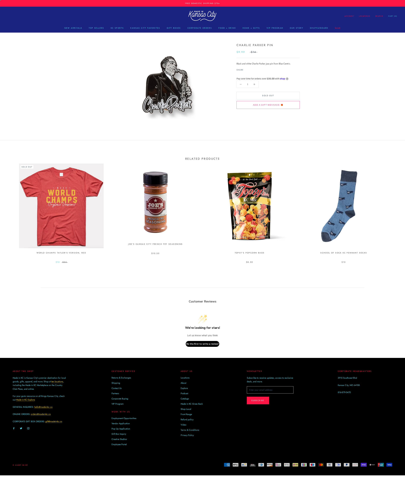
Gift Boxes (174, 28)
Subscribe (258, 400)
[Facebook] (246, 69)
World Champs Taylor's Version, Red (61, 252)
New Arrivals (73, 28)
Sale (338, 28)
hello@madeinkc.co (43, 407)
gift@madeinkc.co (53, 421)
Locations (364, 16)
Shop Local (186, 409)
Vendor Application (121, 423)
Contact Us (117, 388)
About (183, 382)
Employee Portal (119, 444)
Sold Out (268, 95)
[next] (395, 210)
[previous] (9, 210)
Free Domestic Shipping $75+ (202, 3)
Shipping (116, 382)
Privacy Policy (187, 435)
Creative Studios (119, 439)
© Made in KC (20, 465)
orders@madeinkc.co (41, 414)
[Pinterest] (255, 69)
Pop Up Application (121, 428)
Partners (115, 393)
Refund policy (187, 419)
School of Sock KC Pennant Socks (343, 252)
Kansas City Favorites (145, 28)
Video (183, 424)
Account (349, 16)
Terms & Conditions (190, 430)
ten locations (57, 381)
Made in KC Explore (25, 399)
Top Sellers (96, 28)
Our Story (296, 28)
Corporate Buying (120, 398)
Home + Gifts (251, 28)
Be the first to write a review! (202, 343)
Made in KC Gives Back (192, 403)
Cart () (392, 16)
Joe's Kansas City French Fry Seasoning (155, 244)
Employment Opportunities (124, 418)
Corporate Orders (199, 28)
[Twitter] (251, 69)
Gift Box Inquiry (119, 433)
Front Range (186, 414)
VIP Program (275, 28)
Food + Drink (227, 28)
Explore (184, 388)
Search (379, 16)
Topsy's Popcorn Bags (250, 252)
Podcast (184, 393)
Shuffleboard (319, 28)
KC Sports (117, 28)
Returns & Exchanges (121, 377)
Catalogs (185, 398)
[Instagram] (28, 428)
